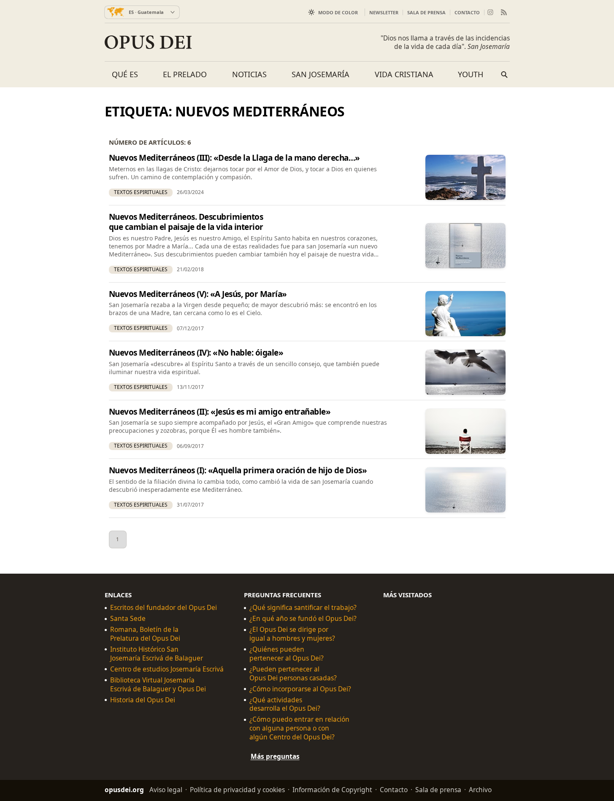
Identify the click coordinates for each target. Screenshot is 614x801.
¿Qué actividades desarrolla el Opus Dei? (284, 704)
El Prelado (185, 74)
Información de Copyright (332, 789)
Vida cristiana (404, 74)
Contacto (467, 12)
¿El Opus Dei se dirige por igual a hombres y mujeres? (292, 634)
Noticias (249, 74)
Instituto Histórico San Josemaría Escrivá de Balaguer (156, 654)
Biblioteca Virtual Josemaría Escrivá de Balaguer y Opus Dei (158, 684)
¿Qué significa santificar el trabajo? (303, 607)
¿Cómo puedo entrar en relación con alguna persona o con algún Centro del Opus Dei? (299, 728)
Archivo (480, 789)
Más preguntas (275, 756)
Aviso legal (165, 789)
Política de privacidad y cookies (237, 789)
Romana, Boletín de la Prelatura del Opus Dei (145, 634)
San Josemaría (320, 74)
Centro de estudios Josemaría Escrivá (167, 668)
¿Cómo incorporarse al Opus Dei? (300, 688)
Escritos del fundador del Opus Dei (163, 607)
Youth (470, 74)
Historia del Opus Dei (142, 699)
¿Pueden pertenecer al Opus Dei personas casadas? (293, 673)
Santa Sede (128, 618)
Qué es (125, 74)
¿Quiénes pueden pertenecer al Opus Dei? (286, 654)
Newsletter (383, 12)
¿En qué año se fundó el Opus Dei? (303, 618)
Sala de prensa (426, 12)
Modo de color (338, 12)
